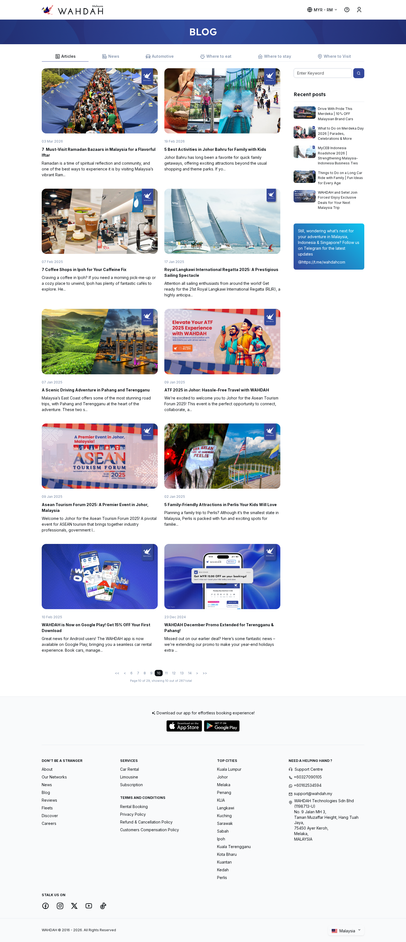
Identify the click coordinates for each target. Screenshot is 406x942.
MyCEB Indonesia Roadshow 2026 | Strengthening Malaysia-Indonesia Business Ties (338, 155)
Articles (68, 56)
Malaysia (347, 930)
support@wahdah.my (313, 793)
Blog (46, 792)
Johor (222, 777)
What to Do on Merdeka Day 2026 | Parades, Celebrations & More (341, 133)
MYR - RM (323, 9)
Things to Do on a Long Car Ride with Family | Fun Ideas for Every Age (340, 178)
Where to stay (277, 56)
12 (174, 673)
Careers (49, 823)
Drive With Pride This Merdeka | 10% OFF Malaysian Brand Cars (335, 114)
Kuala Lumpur (229, 769)
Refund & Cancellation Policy (146, 822)
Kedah (223, 869)
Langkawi (225, 808)
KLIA (221, 800)
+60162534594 (307, 785)
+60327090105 (308, 777)
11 (166, 673)
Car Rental (129, 769)
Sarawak (225, 823)
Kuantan (224, 862)
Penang (224, 792)
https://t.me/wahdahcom (323, 262)
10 (158, 673)
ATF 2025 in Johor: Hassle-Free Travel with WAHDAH (216, 390)
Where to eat (218, 56)
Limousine (129, 777)
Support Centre (309, 769)
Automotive (163, 56)
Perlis (222, 877)
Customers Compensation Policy (149, 829)
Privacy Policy (133, 814)
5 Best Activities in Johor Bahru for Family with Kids (215, 149)
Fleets (47, 808)
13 (182, 673)
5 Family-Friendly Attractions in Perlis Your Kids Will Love (220, 504)
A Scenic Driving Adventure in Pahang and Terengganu (96, 390)
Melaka (223, 784)
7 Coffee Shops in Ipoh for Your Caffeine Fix (84, 269)
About (47, 769)
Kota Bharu (227, 854)
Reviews (49, 800)
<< (117, 673)
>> (205, 673)
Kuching (224, 815)
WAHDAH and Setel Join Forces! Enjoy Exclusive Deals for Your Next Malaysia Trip (337, 200)
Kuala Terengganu (234, 846)
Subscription (131, 784)
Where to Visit (337, 56)
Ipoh (221, 838)
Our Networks (54, 777)
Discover (50, 815)
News (113, 56)
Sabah (223, 831)
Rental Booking (134, 806)
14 (190, 673)
